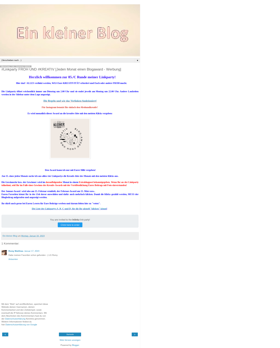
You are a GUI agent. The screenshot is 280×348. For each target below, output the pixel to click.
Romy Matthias (15, 251)
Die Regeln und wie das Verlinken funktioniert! (70, 100)
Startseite (70, 334)
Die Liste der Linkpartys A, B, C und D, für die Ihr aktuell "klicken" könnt (69, 208)
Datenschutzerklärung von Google (21, 324)
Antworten (13, 259)
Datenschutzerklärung (15, 319)
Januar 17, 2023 (31, 251)
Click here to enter (70, 225)
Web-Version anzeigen (70, 340)
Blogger (75, 345)
